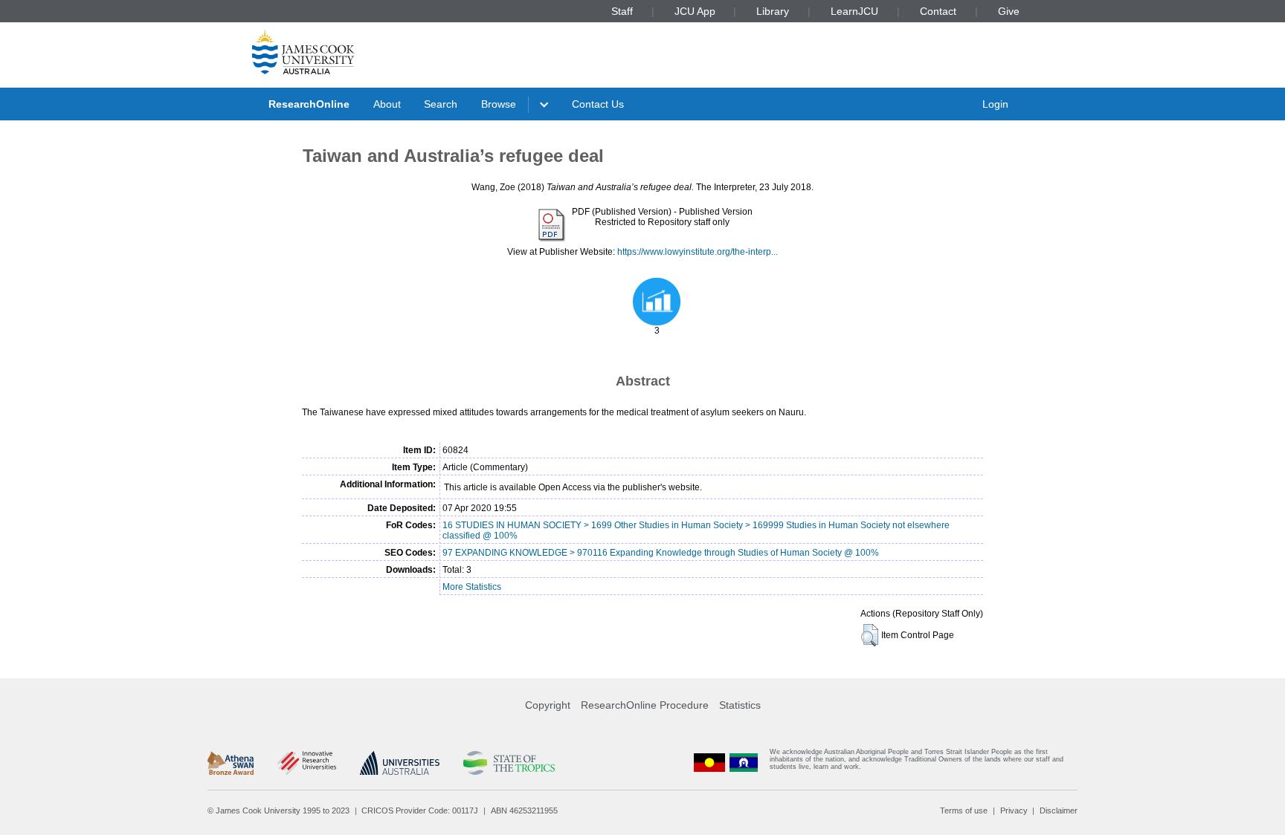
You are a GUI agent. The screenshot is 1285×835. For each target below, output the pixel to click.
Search (440, 104)
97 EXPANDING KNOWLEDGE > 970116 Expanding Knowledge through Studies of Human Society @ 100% (660, 553)
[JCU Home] (303, 51)
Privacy (1014, 810)
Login (995, 104)
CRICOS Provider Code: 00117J (419, 810)
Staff (622, 11)
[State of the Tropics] (508, 763)
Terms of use (964, 810)
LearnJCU (854, 11)
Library (772, 11)
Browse (498, 104)
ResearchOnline (309, 104)
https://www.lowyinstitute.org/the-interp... (697, 252)
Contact (938, 11)
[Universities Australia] (399, 763)
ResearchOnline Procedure (645, 705)
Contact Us (598, 104)
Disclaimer (1059, 810)
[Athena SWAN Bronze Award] (230, 763)
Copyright (547, 705)
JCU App (694, 11)
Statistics (740, 705)
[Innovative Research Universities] (306, 763)
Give (1009, 11)
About (387, 104)
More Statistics (471, 587)
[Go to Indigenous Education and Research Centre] (709, 762)
